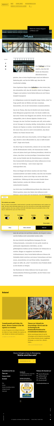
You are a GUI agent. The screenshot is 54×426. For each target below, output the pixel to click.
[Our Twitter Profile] (50, 417)
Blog (3, 383)
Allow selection (27, 227)
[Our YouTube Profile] (50, 419)
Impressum (4, 391)
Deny (10, 227)
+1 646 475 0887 (42, 378)
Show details (46, 223)
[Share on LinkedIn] (5, 69)
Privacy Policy (34, 419)
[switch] (20, 218)
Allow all (44, 227)
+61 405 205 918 (42, 380)
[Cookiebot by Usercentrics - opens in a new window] (46, 197)
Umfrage (41, 66)
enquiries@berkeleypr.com (42, 383)
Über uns (5, 373)
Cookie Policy (40, 419)
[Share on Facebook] (5, 63)
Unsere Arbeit (19, 3)
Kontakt (4, 379)
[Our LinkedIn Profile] (50, 415)
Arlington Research (6, 389)
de (20, 401)
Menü (12, 3)
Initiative (34, 87)
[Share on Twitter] (5, 66)
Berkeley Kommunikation (5, 4)
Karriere (3, 385)
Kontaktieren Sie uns (30, 3)
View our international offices (26, 380)
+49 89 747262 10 (42, 376)
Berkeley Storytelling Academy (19, 6)
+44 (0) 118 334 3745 (43, 373)
